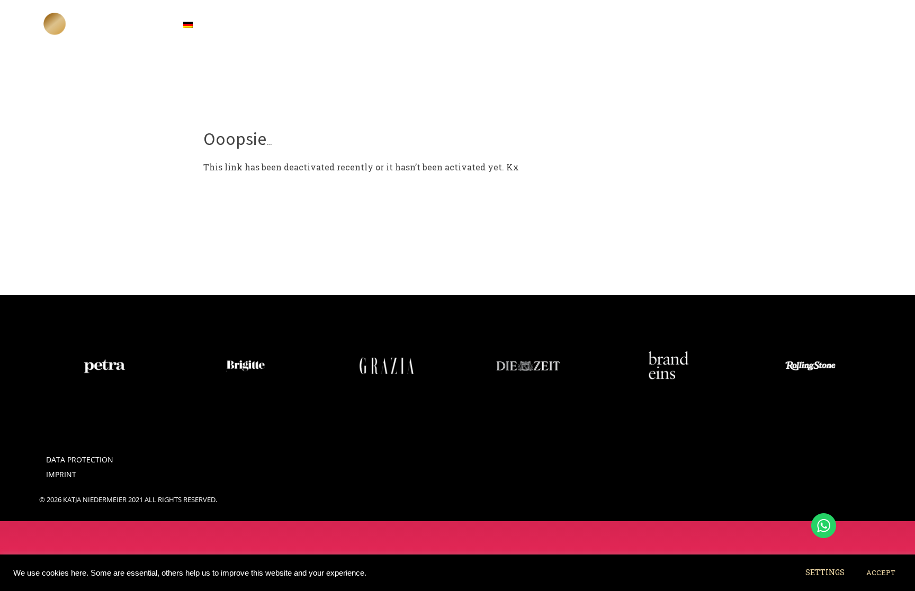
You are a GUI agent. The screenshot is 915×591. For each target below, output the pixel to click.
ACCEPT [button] (880, 572)
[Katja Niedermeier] (55, 24)
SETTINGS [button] (825, 572)
